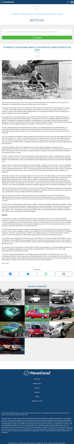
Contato (37, 392)
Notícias (37, 9)
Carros (37, 388)
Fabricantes (37, 383)
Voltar (38, 56)
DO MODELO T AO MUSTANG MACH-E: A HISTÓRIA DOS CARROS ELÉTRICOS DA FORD (37, 14)
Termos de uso (37, 401)
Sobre (37, 397)
